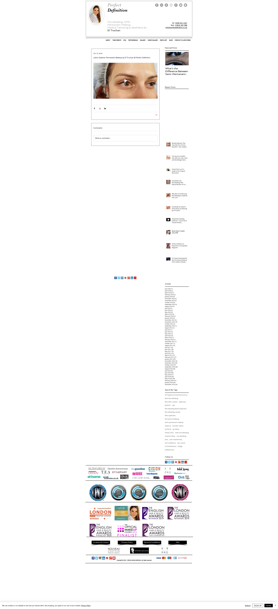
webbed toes (169, 450)
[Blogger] (185, 5)
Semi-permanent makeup (174, 422)
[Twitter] (166, 5)
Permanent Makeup (172, 419)
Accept (268, 605)
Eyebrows (182, 402)
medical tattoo (170, 436)
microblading (181, 436)
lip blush (168, 429)
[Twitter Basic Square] (119, 278)
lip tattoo (176, 429)
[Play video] (125, 81)
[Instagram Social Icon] (122, 278)
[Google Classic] (110, 558)
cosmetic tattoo (177, 426)
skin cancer (181, 443)
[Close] (275, 605)
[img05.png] (100, 558)
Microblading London (172, 412)
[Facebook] (156, 5)
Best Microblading (171, 398)
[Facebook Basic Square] (115, 278)
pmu (166, 439)
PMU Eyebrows (170, 415)
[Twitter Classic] (96, 558)
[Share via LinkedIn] (105, 108)
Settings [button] (248, 605)
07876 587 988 (181, 25)
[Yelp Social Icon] (135, 278)
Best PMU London (171, 402)
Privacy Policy (86, 605)
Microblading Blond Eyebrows (176, 409)
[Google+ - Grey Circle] (171, 5)
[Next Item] (185, 58)
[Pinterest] (176, 5)
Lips (173, 405)
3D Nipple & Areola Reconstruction (177, 395)
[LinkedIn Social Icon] (132, 278)
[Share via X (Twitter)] (100, 108)
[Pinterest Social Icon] (125, 278)
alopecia (168, 426)
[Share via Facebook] (94, 108)
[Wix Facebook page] (93, 558)
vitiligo (180, 446)
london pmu (169, 433)
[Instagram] (161, 5)
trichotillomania (170, 446)
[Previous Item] (168, 58)
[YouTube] (180, 5)
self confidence (170, 443)
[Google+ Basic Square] (128, 278)
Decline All (257, 605)
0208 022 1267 (181, 23)
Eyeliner (168, 405)
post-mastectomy (176, 439)
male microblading (182, 433)
